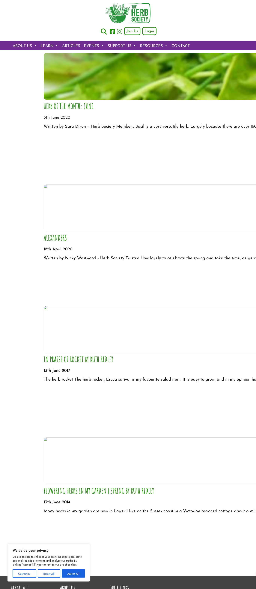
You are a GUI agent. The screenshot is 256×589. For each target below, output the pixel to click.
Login (149, 30)
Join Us (132, 30)
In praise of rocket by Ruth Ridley (78, 359)
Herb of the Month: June (69, 106)
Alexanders (55, 237)
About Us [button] (22, 45)
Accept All (73, 573)
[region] (48, 562)
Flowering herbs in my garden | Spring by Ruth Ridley (99, 490)
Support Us (119, 45)
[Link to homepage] (128, 13)
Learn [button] (47, 45)
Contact (180, 45)
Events (91, 45)
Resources (151, 45)
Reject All (49, 573)
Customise (24, 573)
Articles (71, 45)
